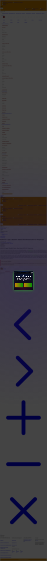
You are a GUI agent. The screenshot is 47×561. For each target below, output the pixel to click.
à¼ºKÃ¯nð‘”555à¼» (32, 272)
